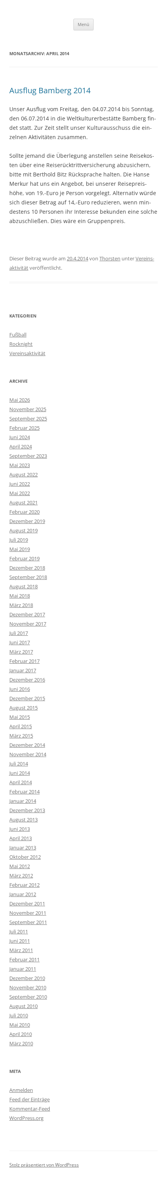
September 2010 (28, 996)
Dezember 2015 (27, 698)
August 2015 (23, 707)
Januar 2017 (22, 670)
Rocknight (21, 343)
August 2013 (23, 819)
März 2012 (21, 875)
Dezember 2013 (27, 810)
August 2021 (23, 502)
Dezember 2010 (27, 978)
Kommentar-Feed (29, 1108)
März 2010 (21, 1043)
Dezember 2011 (27, 903)
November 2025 (27, 409)
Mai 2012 (19, 866)
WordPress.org (26, 1117)
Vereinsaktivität (27, 353)
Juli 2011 (18, 931)
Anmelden (21, 1090)
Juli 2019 (18, 539)
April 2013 (20, 838)
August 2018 (23, 586)
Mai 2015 (19, 716)
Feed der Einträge (29, 1099)
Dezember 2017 (27, 614)
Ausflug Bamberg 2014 (49, 90)
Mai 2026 (19, 399)
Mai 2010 (19, 1024)
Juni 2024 (19, 437)
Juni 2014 (19, 772)
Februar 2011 (24, 959)
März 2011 (21, 950)
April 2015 (20, 726)
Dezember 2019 (27, 521)
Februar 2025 (24, 427)
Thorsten (109, 258)
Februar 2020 (24, 511)
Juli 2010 (18, 1015)
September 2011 (28, 922)
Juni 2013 (19, 828)
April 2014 (20, 782)
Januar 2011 (22, 968)
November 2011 (27, 912)
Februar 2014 (24, 791)
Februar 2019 (24, 558)
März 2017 (21, 651)
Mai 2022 (19, 493)
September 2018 (28, 577)
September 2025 (28, 418)
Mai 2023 (19, 465)
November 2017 (27, 623)
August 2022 (23, 474)
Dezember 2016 (27, 679)
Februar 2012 (24, 884)
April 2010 (20, 1034)
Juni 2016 (19, 688)
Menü (83, 24)
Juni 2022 (19, 483)
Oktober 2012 (25, 856)
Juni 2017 (19, 642)
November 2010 (27, 987)
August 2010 (23, 1006)
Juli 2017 (18, 633)
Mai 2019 (19, 549)
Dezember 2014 (27, 744)
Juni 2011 (19, 940)
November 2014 (27, 754)
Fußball (17, 334)
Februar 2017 (24, 661)
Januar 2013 (22, 847)
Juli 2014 (18, 763)
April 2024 (20, 446)
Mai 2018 (19, 595)
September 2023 (28, 455)
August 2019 (23, 530)
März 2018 (21, 605)
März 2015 (21, 735)
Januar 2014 (22, 800)
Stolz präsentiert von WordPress (44, 1165)
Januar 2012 (22, 894)
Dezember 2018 (27, 567)
